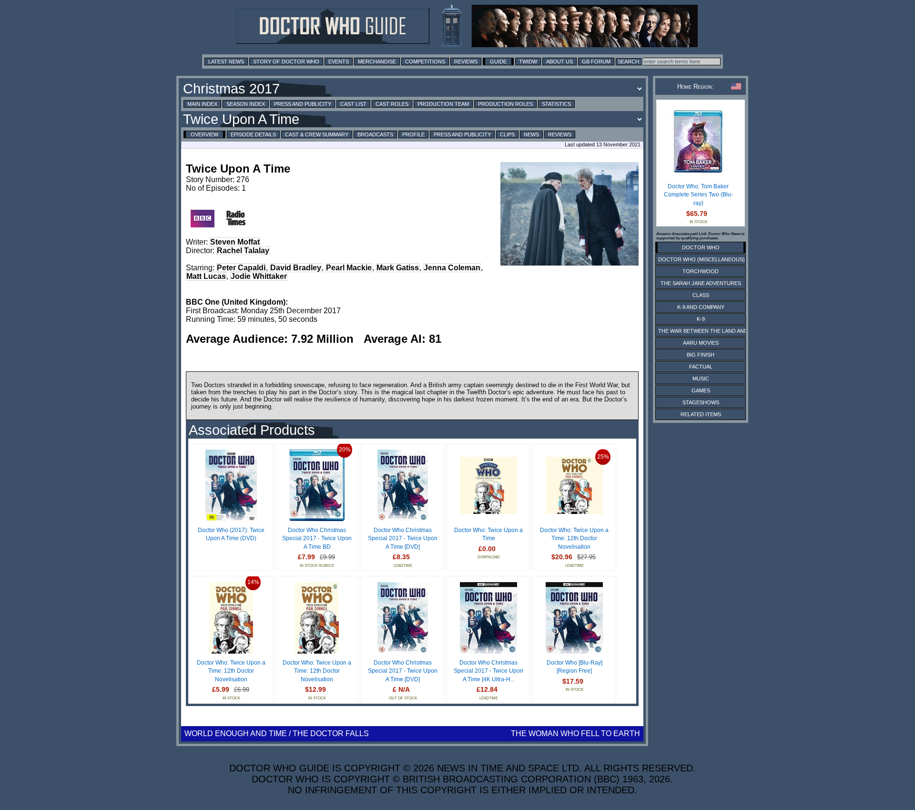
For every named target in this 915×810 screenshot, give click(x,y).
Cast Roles (392, 104)
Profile (413, 134)
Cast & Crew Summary (316, 134)
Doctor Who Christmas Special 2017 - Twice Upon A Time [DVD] (402, 538)
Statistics (556, 104)
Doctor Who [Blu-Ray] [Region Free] (574, 667)
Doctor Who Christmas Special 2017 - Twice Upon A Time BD (317, 538)
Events (338, 61)
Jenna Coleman (452, 268)
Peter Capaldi (241, 268)
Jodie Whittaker (259, 276)
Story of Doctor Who (286, 61)
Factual (700, 366)
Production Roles (505, 104)
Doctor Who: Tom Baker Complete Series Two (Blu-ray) (698, 194)
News (531, 134)
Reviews (466, 61)
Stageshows (700, 402)
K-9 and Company (700, 307)
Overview (204, 134)
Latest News (226, 61)
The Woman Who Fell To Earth (575, 733)
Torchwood (700, 271)
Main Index (202, 104)
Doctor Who (701, 247)
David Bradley (295, 268)
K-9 (701, 319)
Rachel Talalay (243, 250)
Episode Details (253, 134)
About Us (559, 61)
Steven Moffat (235, 242)
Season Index (245, 104)
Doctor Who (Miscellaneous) (701, 259)
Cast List (353, 104)
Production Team (443, 104)
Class (700, 295)
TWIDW (528, 61)
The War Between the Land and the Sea (714, 331)
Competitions (425, 61)
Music (700, 378)
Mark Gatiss (397, 268)
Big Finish (700, 355)
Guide (498, 61)
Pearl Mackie (349, 268)
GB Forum (596, 61)
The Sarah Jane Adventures (701, 283)
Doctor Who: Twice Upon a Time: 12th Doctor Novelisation (574, 538)
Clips (507, 134)
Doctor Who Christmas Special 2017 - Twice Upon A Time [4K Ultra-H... (488, 671)
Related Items (701, 414)
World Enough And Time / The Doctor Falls (276, 733)
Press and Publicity (302, 104)
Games (700, 390)
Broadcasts (375, 134)
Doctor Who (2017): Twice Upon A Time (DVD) (231, 534)
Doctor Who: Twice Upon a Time (488, 534)
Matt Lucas (206, 276)
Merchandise (377, 61)
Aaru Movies (701, 343)
